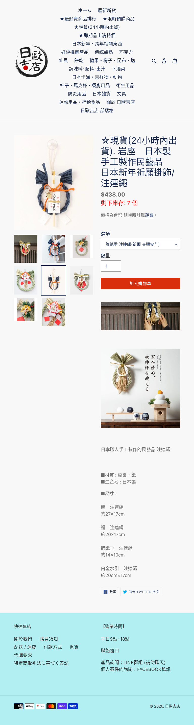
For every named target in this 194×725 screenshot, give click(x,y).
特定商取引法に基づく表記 (41, 663)
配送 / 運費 (25, 647)
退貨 (74, 647)
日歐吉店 (172, 706)
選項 (105, 234)
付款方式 (53, 647)
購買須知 (49, 639)
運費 (149, 215)
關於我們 (23, 639)
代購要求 (23, 655)
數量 (105, 255)
